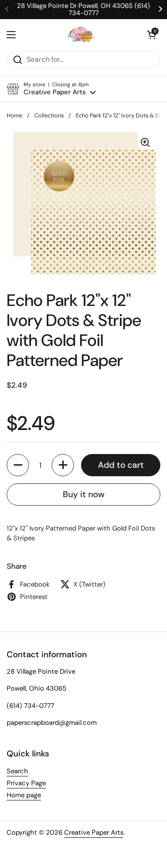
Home (14, 115)
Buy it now (84, 494)
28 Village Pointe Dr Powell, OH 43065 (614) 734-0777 (83, 9)
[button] (151, 35)
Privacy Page (26, 783)
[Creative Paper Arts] (81, 35)
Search (17, 771)
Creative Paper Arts (93, 832)
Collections (49, 115)
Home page (24, 795)
